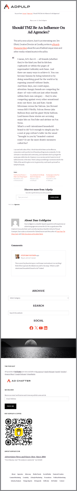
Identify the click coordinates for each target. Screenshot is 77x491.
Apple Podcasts (49, 372)
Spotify (57, 372)
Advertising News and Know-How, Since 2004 (25, 456)
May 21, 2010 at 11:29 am (28, 258)
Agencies (17, 204)
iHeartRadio (31, 374)
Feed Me (10, 406)
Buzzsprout (39, 372)
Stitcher (63, 372)
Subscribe (54, 197)
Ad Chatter (18, 372)
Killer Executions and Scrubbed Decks (32, 234)
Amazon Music (9, 374)
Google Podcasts (20, 374)
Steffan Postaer (28, 255)
